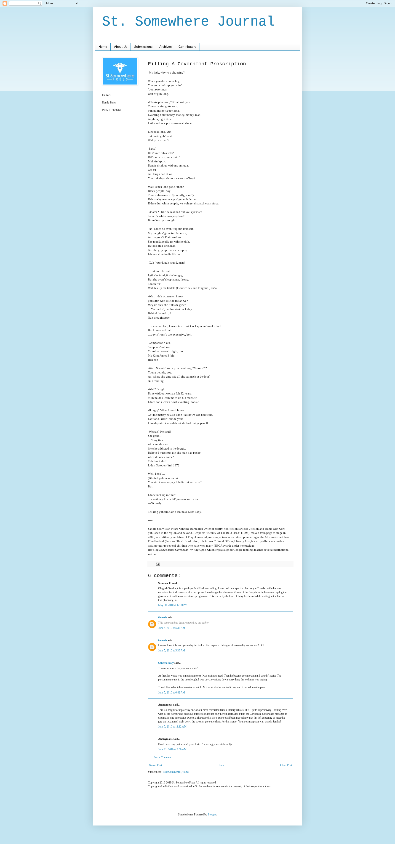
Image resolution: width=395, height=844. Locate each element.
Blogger (212, 814)
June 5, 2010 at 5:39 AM (171, 650)
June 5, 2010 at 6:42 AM (171, 692)
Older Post (286, 765)
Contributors (187, 46)
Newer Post (155, 765)
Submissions (143, 46)
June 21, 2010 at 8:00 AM (172, 749)
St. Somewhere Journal (188, 22)
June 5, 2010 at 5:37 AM (171, 628)
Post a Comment (162, 757)
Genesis (162, 617)
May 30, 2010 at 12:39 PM (172, 605)
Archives (165, 46)
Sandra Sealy (166, 662)
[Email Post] (157, 563)
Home (103, 46)
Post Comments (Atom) (176, 771)
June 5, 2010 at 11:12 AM (172, 726)
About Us (120, 46)
